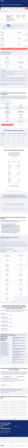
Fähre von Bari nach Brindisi (22, 405)
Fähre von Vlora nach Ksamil (4, 415)
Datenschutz (24, 445)
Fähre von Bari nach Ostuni (22, 409)
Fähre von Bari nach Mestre (13, 410)
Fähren (4, 419)
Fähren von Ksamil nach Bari (5, 392)
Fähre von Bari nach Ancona (22, 402)
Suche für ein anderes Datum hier (14, 186)
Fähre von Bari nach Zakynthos (22, 407)
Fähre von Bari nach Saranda (4, 410)
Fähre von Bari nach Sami (13, 407)
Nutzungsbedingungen (18, 445)
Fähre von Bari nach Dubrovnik (5, 404)
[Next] (26, 25)
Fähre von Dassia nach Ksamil (22, 415)
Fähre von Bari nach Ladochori (5, 409)
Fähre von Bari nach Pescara (13, 405)
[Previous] (3, 204)
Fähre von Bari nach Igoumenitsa (5, 407)
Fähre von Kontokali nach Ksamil (14, 415)
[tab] (4, 28)
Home (1, 419)
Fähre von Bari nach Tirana (4, 412)
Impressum (12, 445)
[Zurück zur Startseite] (2, 446)
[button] (17, 9)
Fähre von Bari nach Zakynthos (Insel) (15, 409)
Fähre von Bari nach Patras (4, 405)
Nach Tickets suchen (7, 58)
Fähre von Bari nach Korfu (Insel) (14, 402)
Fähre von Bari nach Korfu (4, 402)
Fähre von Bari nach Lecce (13, 404)
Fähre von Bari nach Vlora (22, 410)
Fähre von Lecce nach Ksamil (22, 412)
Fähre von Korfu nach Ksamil (13, 412)
